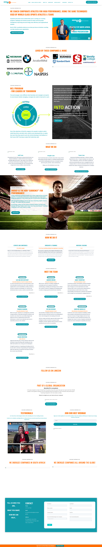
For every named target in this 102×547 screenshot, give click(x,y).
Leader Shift (50, 2)
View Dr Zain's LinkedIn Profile (51, 326)
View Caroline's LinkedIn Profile (80, 324)
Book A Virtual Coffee (36, 2)
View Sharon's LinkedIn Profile (22, 324)
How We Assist (57, 2)
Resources (64, 2)
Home (29, 2)
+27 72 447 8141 (28, 508)
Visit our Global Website (51, 403)
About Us (45, 2)
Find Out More (58, 120)
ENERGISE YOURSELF (20, 169)
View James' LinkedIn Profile (79, 298)
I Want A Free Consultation (17, 32)
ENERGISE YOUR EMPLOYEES (51, 169)
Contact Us (70, 2)
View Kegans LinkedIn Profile (22, 357)
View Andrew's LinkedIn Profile (51, 296)
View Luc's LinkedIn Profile (22, 296)
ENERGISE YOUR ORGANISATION (81, 171)
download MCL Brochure (91, 2)
